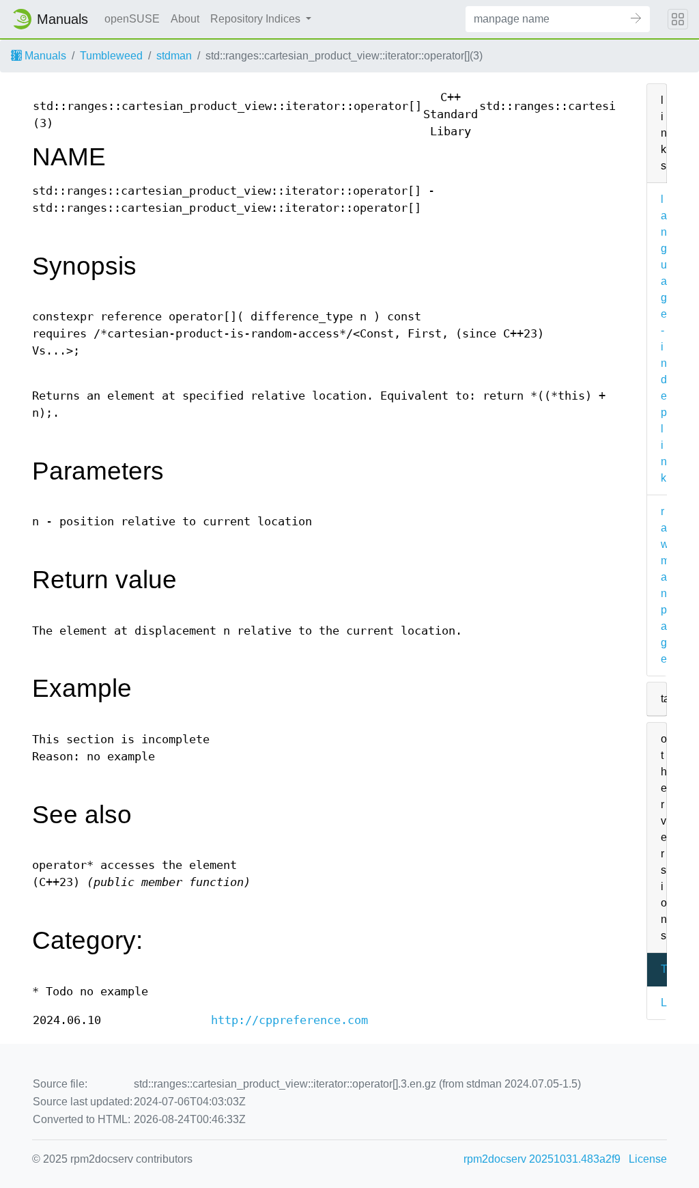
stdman (174, 55)
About (185, 19)
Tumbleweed (111, 55)
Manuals (44, 55)
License (648, 1159)
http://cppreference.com (289, 1020)
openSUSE (132, 19)
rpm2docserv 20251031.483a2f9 (541, 1159)
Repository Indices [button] (256, 19)
